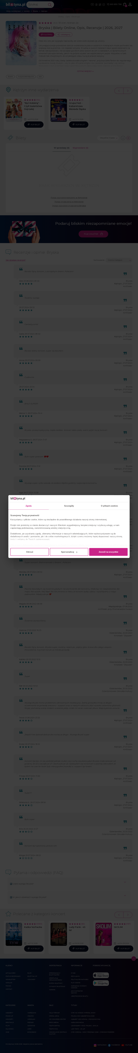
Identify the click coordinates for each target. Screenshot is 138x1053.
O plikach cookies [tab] (109, 506)
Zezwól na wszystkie (108, 552)
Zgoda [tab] (29, 506)
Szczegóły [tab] (69, 506)
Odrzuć (29, 552)
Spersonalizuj (67, 552)
